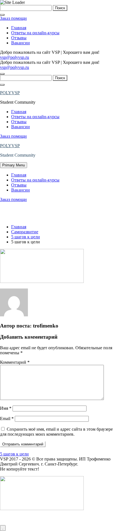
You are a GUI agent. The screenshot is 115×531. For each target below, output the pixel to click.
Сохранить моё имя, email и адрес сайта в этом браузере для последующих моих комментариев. (56, 432)
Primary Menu (13, 165)
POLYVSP (10, 92)
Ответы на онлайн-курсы (35, 32)
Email (7, 418)
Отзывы (19, 37)
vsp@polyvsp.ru (14, 57)
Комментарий (15, 362)
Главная (18, 27)
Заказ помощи (13, 18)
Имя (5, 408)
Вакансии (20, 42)
